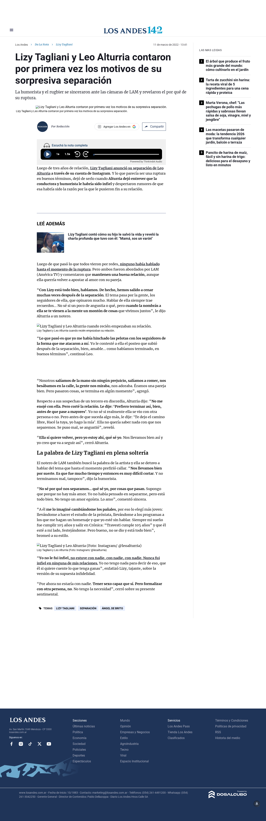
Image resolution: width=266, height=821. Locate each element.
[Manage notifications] (257, 804)
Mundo (125, 720)
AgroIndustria (129, 744)
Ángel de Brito (112, 608)
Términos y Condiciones (231, 720)
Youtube (49, 744)
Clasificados (176, 738)
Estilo (124, 738)
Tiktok (30, 744)
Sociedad (79, 744)
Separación (88, 608)
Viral (123, 755)
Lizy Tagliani (65, 608)
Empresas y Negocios (135, 732)
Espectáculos (82, 761)
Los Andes (21, 44)
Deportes (79, 755)
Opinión (125, 726)
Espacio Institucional (134, 761)
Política (78, 732)
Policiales (79, 749)
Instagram (20, 744)
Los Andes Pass (179, 726)
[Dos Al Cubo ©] (228, 797)
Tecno (124, 749)
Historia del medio (227, 738)
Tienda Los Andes (180, 732)
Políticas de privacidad (230, 726)
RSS (218, 732)
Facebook (11, 744)
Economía (79, 738)
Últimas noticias (84, 726)
